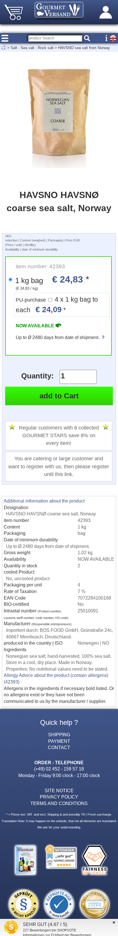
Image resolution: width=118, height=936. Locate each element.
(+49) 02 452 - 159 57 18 (59, 768)
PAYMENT (59, 741)
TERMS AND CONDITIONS (59, 803)
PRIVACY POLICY (59, 796)
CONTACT (59, 747)
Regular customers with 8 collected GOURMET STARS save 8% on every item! (59, 435)
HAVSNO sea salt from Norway (84, 48)
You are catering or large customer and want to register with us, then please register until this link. (58, 466)
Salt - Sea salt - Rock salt (32, 48)
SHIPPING (59, 734)
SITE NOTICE (59, 790)
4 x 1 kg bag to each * (57, 305)
